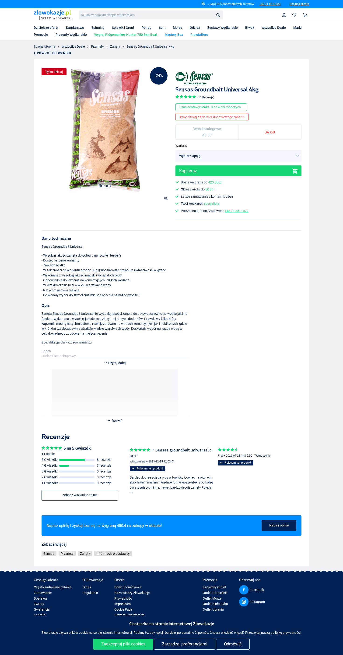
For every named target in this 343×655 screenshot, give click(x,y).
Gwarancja (42, 609)
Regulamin (90, 593)
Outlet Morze (212, 598)
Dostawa (40, 598)
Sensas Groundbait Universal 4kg (150, 46)
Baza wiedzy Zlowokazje (132, 593)
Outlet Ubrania (213, 609)
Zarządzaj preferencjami (184, 643)
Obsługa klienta (299, 4)
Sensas (49, 553)
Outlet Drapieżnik (215, 593)
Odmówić (233, 643)
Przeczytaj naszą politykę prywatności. (273, 632)
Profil (284, 15)
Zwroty (39, 604)
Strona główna (44, 46)
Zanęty (115, 46)
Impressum (122, 604)
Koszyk (305, 15)
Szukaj (218, 15)
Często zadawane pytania (52, 587)
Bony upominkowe (127, 587)
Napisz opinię (279, 525)
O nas (87, 587)
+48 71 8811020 (269, 4)
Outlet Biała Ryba (215, 604)
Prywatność (123, 598)
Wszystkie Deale (73, 46)
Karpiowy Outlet (214, 587)
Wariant (181, 145)
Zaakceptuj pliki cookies (123, 643)
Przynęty (97, 46)
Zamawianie (43, 593)
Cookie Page (123, 609)
